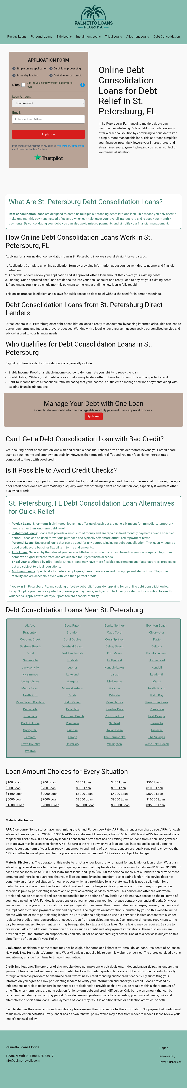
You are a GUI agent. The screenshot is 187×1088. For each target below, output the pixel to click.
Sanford (114, 723)
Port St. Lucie (30, 723)
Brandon (72, 632)
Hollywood (114, 660)
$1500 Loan (14, 794)
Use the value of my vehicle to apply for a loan (49, 84)
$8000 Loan (84, 799)
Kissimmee (30, 674)
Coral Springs (114, 639)
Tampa (72, 737)
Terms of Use (77, 146)
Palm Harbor (114, 702)
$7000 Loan (49, 799)
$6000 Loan (14, 799)
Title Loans (20, 552)
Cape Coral (114, 632)
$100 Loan (13, 782)
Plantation (157, 709)
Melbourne (114, 681)
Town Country (30, 744)
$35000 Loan (155, 805)
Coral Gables (72, 639)
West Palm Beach (157, 744)
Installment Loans (24, 533)
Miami (156, 681)
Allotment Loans (23, 571)
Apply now (48, 134)
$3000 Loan (84, 794)
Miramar (114, 688)
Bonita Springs (114, 625)
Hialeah (72, 660)
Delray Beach (114, 646)
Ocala (72, 695)
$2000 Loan (49, 794)
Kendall (157, 667)
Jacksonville (30, 667)
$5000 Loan (154, 794)
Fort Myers (114, 653)
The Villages (156, 737)
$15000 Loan (15, 805)
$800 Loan (83, 788)
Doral (30, 653)
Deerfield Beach (72, 646)
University (72, 744)
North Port (30, 695)
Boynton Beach (156, 625)
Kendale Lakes (114, 667)
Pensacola (30, 709)
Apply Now (93, 416)
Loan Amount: (21, 96)
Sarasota (156, 723)
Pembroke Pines (156, 702)
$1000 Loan (154, 788)
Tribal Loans (20, 562)
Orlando (114, 695)
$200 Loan (48, 782)
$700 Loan (48, 788)
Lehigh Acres (30, 681)
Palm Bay (156, 695)
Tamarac (157, 730)
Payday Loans (21, 523)
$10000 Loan (155, 799)
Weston (30, 751)
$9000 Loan (119, 799)
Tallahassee (114, 730)
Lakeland (72, 674)
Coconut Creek (30, 639)
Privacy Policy (63, 146)
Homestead (157, 660)
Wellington (114, 744)
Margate (72, 681)
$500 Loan (153, 782)
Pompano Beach (72, 716)
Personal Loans (23, 542)
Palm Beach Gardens (30, 702)
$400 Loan (118, 782)
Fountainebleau (156, 653)
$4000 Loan (119, 794)
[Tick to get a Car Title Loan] (82, 85)
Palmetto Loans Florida (22, 1047)
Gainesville (30, 660)
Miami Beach (30, 688)
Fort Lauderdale (72, 653)
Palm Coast (72, 702)
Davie (157, 639)
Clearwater (156, 632)
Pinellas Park (114, 709)
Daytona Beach (30, 646)
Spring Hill (30, 730)
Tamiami (30, 737)
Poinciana (30, 716)
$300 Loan (83, 782)
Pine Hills (72, 709)
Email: (16, 112)
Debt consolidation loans (26, 214)
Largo (114, 674)
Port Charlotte (114, 716)
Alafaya (30, 625)
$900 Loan (118, 788)
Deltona (156, 646)
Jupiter (72, 667)
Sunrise (72, 730)
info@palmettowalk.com (23, 1060)
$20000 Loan (50, 805)
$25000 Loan (85, 805)
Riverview (72, 723)
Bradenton (30, 632)
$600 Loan (13, 788)
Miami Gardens (72, 688)
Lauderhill (156, 674)
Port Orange (156, 716)
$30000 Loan (120, 805)
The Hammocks (114, 737)
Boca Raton (72, 625)
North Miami (156, 688)
